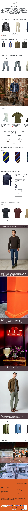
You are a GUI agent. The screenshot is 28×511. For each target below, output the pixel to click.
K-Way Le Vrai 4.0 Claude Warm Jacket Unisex (10, 50)
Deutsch (16, 507)
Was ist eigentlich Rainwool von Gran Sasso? (9, 272)
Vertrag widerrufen (19, 490)
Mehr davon (25, 39)
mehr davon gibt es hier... (4, 58)
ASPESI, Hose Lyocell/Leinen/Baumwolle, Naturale (16, 34)
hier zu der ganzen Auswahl (5, 110)
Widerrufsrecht (19, 489)
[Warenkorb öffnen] (27, 2)
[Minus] (16, 193)
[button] (1, 2)
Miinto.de (13, 12)
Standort (18, 486)
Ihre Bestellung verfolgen (20, 493)
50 (18, 180)
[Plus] (20, 193)
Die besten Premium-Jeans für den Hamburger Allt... (11, 320)
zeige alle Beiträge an (24, 226)
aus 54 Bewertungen (13, 133)
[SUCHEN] (25, 2)
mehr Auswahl (3, 205)
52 (21, 180)
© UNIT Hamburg (10, 509)
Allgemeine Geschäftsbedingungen (22, 483)
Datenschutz (18, 487)
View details (25, 440)
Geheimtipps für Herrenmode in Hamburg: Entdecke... (11, 367)
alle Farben (2, 150)
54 (23, 180)
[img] (14, 132)
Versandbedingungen (20, 492)
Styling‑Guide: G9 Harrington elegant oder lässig (10, 415)
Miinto (7, 11)
